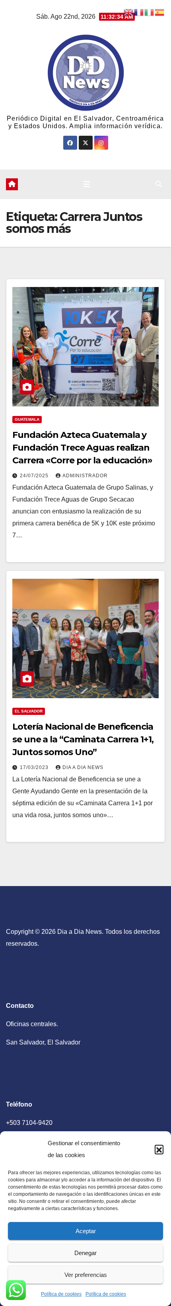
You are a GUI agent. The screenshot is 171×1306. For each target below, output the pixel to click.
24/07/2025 (35, 475)
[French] (139, 11)
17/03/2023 (35, 767)
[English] (129, 11)
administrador (85, 475)
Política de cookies (61, 1294)
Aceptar (86, 1231)
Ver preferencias (85, 1274)
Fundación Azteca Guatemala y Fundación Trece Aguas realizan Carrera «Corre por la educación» (82, 447)
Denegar (85, 1252)
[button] (159, 1149)
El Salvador (29, 711)
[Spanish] (160, 11)
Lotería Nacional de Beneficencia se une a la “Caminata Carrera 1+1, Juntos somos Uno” (83, 739)
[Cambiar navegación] (86, 184)
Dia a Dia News (82, 767)
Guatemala (27, 419)
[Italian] (149, 11)
